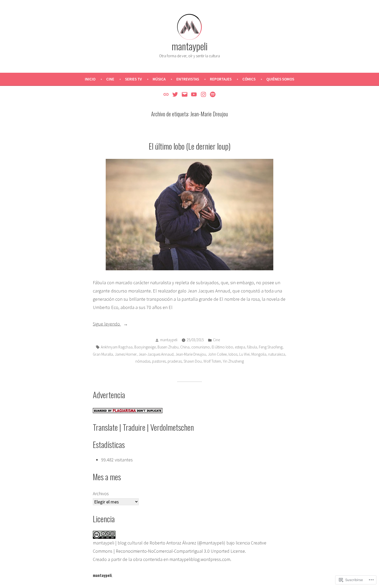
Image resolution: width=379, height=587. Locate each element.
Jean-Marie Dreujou (190, 354)
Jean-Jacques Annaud (156, 354)
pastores (159, 361)
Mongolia (258, 354)
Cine (110, 79)
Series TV (133, 79)
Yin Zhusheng (233, 361)
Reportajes (221, 79)
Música (159, 79)
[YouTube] (194, 94)
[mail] (184, 94)
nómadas (142, 361)
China (185, 347)
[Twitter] (175, 94)
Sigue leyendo (107, 324)
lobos (232, 354)
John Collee (217, 354)
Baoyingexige (145, 347)
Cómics (249, 79)
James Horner (126, 354)
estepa (240, 347)
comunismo (200, 347)
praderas (175, 361)
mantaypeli (190, 46)
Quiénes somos (280, 79)
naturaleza (276, 354)
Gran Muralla (103, 354)
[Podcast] (212, 94)
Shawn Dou (193, 361)
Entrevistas (187, 79)
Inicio (90, 79)
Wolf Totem (212, 361)
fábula (252, 347)
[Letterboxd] (166, 94)
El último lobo (222, 347)
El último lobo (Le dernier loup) (189, 146)
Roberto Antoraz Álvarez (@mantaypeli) (187, 543)
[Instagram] (203, 94)
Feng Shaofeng (271, 347)
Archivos (101, 493)
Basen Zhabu (168, 347)
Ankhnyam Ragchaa (117, 347)
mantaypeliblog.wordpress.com (199, 559)
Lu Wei (244, 354)
